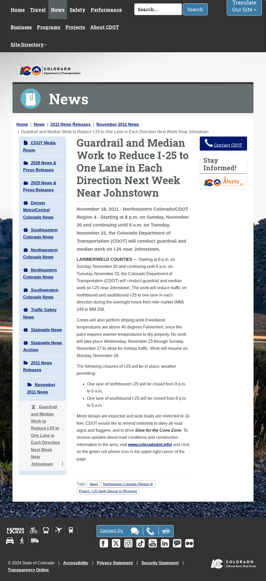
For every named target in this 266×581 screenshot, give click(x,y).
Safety (77, 10)
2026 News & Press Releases (39, 166)
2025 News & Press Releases (39, 186)
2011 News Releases (70, 124)
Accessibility (75, 563)
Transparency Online (28, 570)
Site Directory (27, 44)
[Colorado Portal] (234, 562)
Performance (106, 10)
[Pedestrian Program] (22, 540)
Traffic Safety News (40, 313)
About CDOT (104, 27)
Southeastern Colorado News (40, 233)
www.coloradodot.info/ (150, 444)
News (57, 10)
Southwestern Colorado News (40, 293)
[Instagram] (128, 543)
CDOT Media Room (39, 146)
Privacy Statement (115, 563)
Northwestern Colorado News (40, 253)
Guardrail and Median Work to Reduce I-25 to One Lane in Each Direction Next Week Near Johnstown (45, 435)
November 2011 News (117, 124)
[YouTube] (153, 543)
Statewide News (46, 330)
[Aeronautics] (58, 530)
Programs (48, 27)
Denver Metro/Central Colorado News (38, 210)
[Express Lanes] (16, 530)
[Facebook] (104, 543)
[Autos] (10, 540)
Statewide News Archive (42, 346)
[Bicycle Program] (33, 530)
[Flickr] (189, 543)
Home (18, 10)
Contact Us (112, 530)
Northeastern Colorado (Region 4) (128, 484)
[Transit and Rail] (46, 530)
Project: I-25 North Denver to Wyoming (108, 491)
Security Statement (160, 563)
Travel (38, 10)
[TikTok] (140, 543)
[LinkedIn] (165, 543)
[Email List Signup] (177, 543)
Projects (75, 27)
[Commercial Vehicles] (35, 540)
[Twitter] (116, 543)
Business (21, 27)
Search (195, 9)
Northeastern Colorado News (40, 273)
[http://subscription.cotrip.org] (223, 181)
